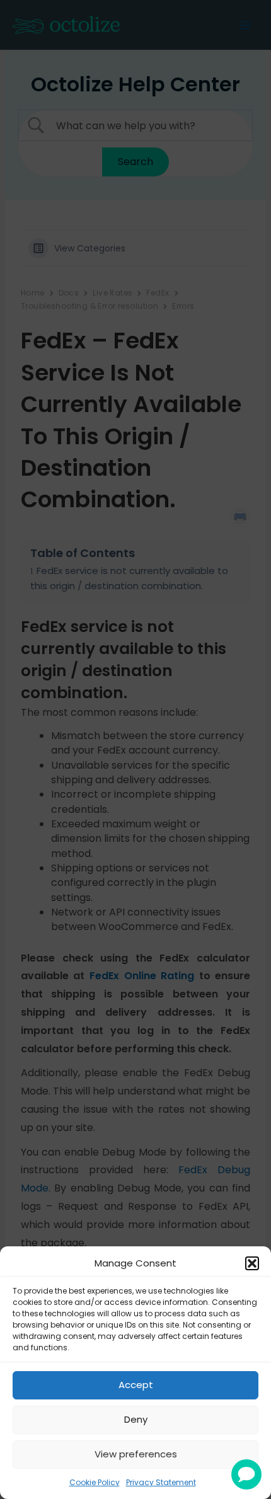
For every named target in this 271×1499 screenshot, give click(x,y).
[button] (252, 1263)
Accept (135, 1384)
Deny (135, 1419)
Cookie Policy (94, 1482)
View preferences (136, 1454)
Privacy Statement (161, 1482)
